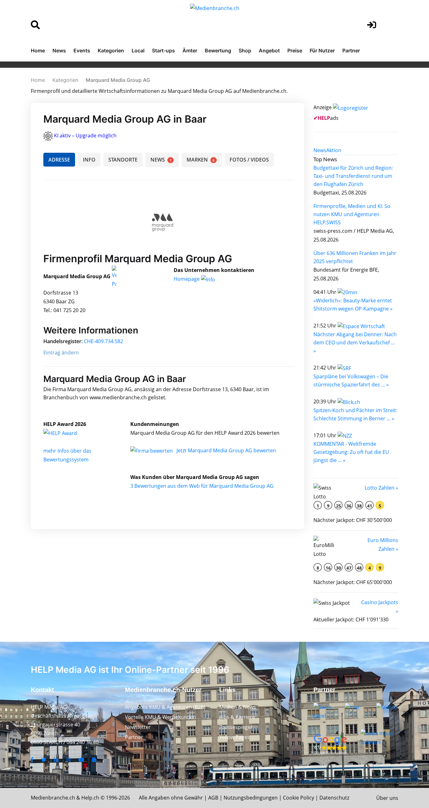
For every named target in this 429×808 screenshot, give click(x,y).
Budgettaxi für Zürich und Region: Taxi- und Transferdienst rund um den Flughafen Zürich (353, 176)
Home (38, 50)
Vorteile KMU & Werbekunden (160, 717)
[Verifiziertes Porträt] (114, 276)
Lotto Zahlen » (381, 487)
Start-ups (163, 50)
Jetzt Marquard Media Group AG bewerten (226, 450)
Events (81, 50)
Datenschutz (334, 797)
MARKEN (201, 159)
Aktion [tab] (333, 150)
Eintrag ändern (61, 352)
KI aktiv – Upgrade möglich (85, 135)
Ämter (189, 50)
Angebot (269, 50)
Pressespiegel (235, 727)
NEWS (160, 159)
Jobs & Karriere (237, 717)
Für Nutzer (322, 50)
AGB (213, 797)
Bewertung (218, 50)
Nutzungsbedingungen (251, 797)
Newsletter (138, 727)
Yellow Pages (234, 737)
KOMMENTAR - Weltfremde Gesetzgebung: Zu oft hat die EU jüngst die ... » (351, 452)
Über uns (387, 798)
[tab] (319, 150)
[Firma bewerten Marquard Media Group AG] (152, 450)
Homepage (187, 278)
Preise (294, 50)
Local (138, 50)
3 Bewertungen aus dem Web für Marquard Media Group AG (202, 485)
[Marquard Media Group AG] (66, 432)
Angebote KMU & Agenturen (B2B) (165, 707)
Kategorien (111, 50)
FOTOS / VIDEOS (249, 159)
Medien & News (237, 707)
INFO (89, 159)
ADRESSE (59, 159)
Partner (351, 50)
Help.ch (90, 797)
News (59, 50)
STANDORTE (123, 159)
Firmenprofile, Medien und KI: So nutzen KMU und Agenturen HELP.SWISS (351, 214)
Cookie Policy (298, 797)
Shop (245, 50)
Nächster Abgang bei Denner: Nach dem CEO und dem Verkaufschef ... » (355, 342)
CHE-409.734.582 (103, 341)
